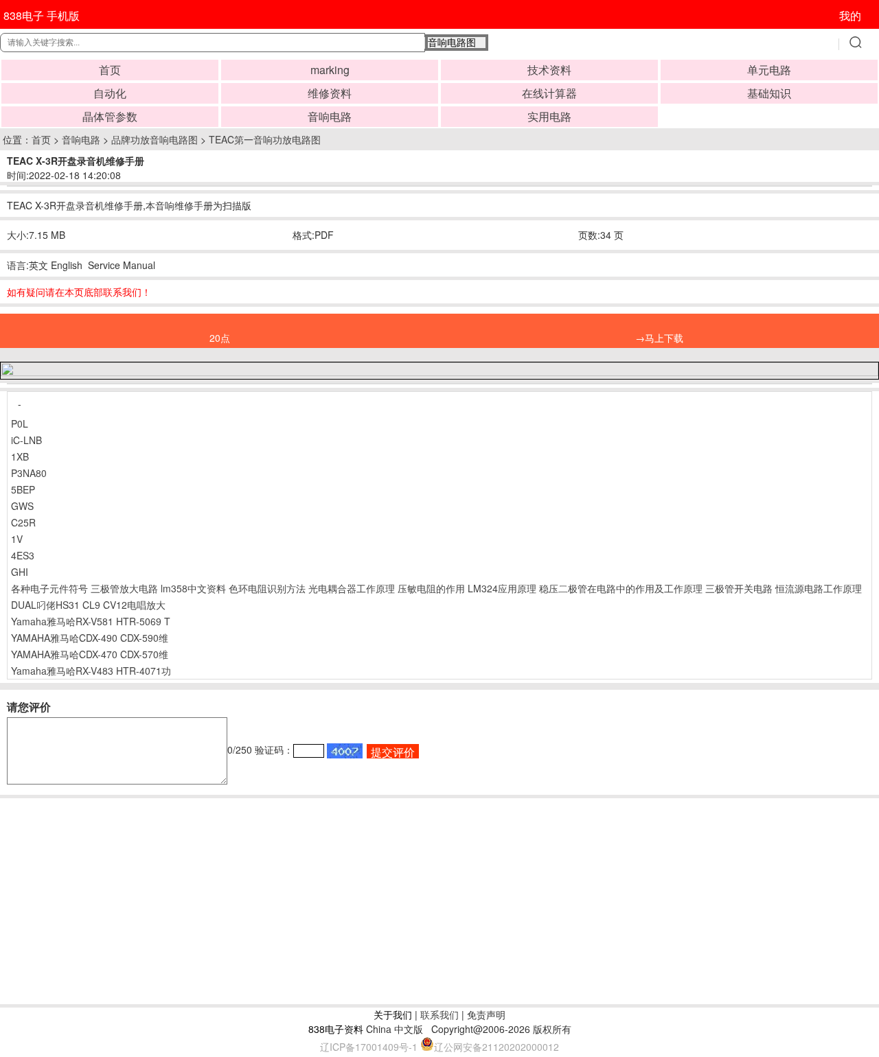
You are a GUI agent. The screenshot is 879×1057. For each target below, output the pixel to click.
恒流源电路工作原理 (818, 588)
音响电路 (330, 116)
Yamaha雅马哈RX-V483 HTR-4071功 (91, 670)
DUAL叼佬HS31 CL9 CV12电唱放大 (88, 605)
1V (17, 539)
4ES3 (22, 555)
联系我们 (439, 1014)
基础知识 (769, 93)
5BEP (23, 489)
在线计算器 (549, 93)
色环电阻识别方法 (267, 588)
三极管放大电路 (124, 588)
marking (330, 70)
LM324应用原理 (502, 588)
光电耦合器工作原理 (351, 588)
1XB (20, 456)
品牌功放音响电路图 (154, 139)
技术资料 (549, 70)
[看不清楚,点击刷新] (345, 750)
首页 (110, 70)
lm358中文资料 (193, 588)
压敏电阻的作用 (431, 588)
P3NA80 (29, 473)
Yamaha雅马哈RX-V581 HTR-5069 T (90, 621)
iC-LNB (26, 440)
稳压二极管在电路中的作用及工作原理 (621, 588)
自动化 (109, 93)
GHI (19, 572)
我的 (850, 15)
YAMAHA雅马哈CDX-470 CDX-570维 (89, 654)
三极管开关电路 (739, 588)
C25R (23, 522)
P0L (19, 423)
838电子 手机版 (41, 15)
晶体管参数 (109, 116)
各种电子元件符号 (49, 588)
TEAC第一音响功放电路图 (265, 139)
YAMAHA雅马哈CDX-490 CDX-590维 (89, 637)
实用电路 (549, 116)
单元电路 (769, 70)
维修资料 (330, 93)
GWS (22, 506)
